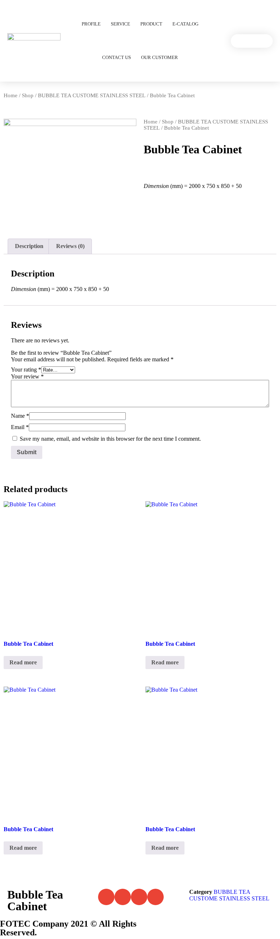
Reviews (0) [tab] (70, 246)
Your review (27, 376)
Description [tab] (29, 246)
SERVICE (120, 24)
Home (11, 95)
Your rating (26, 369)
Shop (28, 95)
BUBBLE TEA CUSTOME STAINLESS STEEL (91, 95)
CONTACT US (116, 57)
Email (20, 427)
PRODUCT (151, 24)
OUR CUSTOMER (159, 57)
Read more (23, 662)
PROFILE (91, 24)
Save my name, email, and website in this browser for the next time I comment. (110, 439)
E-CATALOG (185, 24)
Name (20, 416)
